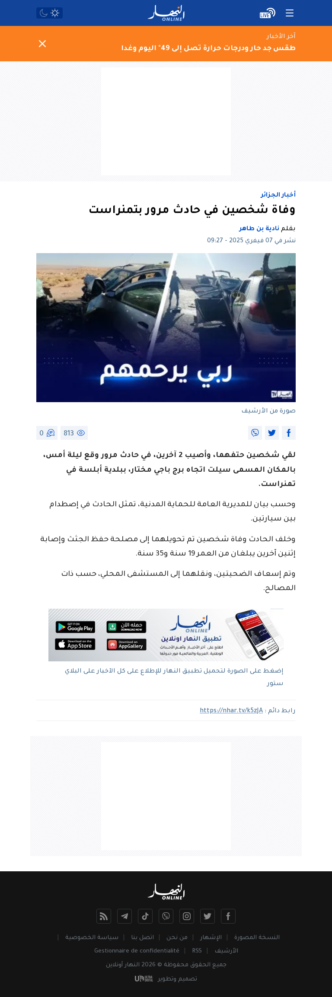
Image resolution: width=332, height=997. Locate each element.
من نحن (177, 938)
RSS (197, 951)
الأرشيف (226, 951)
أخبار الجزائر (278, 195)
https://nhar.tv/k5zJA (231, 711)
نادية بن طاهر (259, 229)
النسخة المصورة (257, 938)
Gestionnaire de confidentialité (136, 951)
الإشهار (211, 938)
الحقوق (200, 965)
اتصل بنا (142, 938)
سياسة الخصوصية (91, 938)
